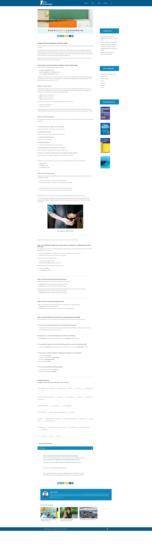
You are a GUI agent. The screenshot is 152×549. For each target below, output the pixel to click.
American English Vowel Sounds (109, 42)
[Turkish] (76, 30)
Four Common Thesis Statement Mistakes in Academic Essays (67, 520)
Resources (103, 83)
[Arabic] (48, 30)
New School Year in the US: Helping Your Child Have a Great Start (109, 38)
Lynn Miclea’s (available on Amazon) (67, 462)
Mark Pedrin (45, 22)
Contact (99, 3)
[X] (70, 36)
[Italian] (60, 30)
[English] (52, 30)
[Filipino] (54, 30)
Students (105, 3)
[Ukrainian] (78, 30)
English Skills (104, 76)
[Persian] (66, 30)
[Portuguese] (68, 30)
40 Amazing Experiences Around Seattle (87, 519)
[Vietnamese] (82, 30)
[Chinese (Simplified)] (50, 30)
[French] (56, 30)
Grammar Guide (105, 78)
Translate (72, 32)
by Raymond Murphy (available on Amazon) (61, 459)
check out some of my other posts (58, 467)
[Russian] (70, 30)
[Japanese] (62, 30)
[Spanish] (72, 30)
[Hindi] (58, 30)
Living (102, 81)
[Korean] (64, 30)
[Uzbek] (80, 30)
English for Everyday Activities (108, 74)
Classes (86, 3)
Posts (92, 3)
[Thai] (74, 30)
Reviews (103, 85)
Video (102, 87)
